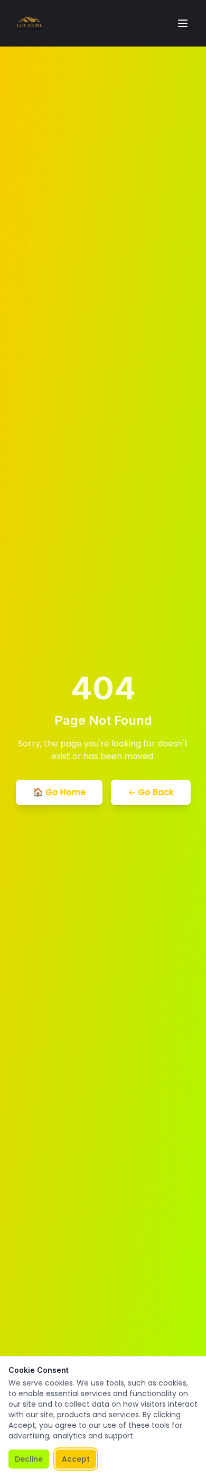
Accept (76, 1459)
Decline (29, 1459)
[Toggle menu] (182, 23)
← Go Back (151, 792)
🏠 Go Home (59, 792)
